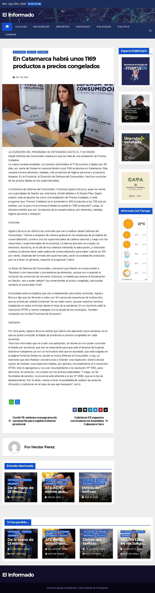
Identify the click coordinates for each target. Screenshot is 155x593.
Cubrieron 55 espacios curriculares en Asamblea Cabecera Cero (87, 421)
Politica (123, 26)
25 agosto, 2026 (20, 549)
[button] (150, 30)
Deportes (62, 26)
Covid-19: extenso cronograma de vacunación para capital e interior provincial (35, 421)
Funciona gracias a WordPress (62, 588)
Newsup (88, 588)
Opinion (11, 34)
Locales (21, 26)
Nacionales (41, 26)
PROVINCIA (42, 52)
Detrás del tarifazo (91, 490)
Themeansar (102, 588)
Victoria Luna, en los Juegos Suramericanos (133, 543)
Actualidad (19, 52)
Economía (64, 480)
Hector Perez (43, 447)
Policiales (104, 26)
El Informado (18, 15)
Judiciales (83, 26)
